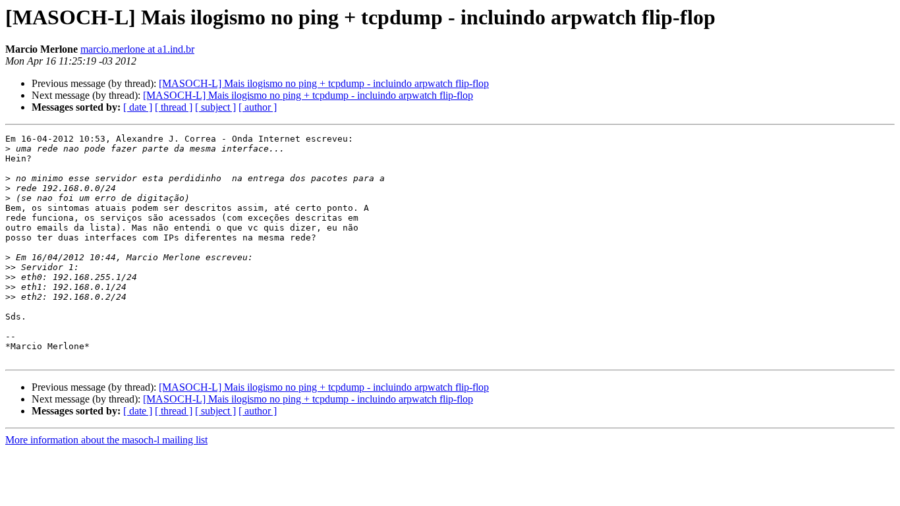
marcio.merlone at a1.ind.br (137, 49)
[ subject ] (215, 107)
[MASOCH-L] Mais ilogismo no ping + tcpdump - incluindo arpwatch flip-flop (324, 83)
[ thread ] (173, 107)
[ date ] (137, 107)
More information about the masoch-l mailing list (106, 439)
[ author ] (258, 107)
